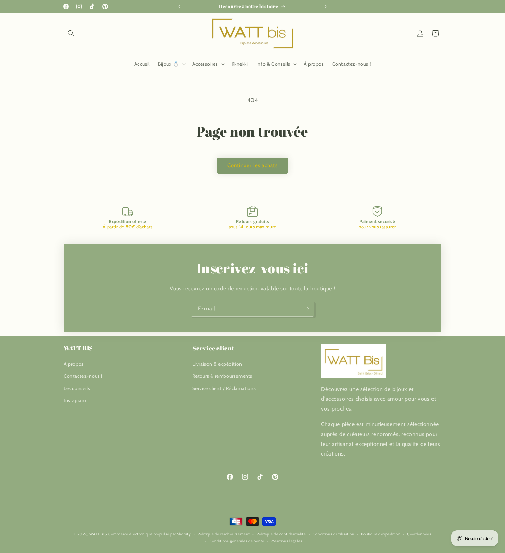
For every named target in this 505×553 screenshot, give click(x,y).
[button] (71, 33)
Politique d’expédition (380, 534)
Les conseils (77, 388)
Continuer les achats (252, 165)
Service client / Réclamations (224, 388)
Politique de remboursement (224, 534)
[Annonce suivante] (325, 6)
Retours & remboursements (222, 376)
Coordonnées (419, 534)
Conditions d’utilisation (333, 534)
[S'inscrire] (306, 309)
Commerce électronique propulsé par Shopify (149, 534)
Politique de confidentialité (281, 534)
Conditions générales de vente (237, 541)
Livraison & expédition (217, 364)
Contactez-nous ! (83, 376)
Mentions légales (286, 541)
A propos (74, 364)
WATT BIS (98, 534)
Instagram (75, 400)
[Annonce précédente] (179, 6)
